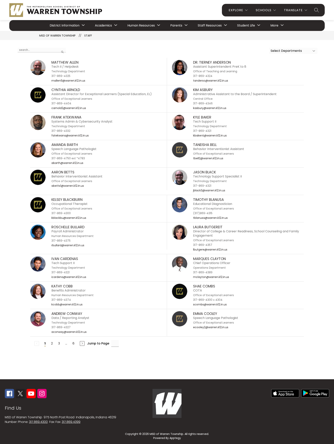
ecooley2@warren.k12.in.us (210, 327)
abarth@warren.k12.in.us (67, 163)
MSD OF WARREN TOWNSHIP (57, 35)
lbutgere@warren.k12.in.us (210, 249)
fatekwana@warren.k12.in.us (70, 135)
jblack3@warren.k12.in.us (209, 190)
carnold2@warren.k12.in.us (68, 108)
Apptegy (175, 438)
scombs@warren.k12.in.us (210, 304)
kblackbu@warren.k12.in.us (68, 218)
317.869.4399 (71, 422)
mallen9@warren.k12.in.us (68, 81)
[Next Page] (82, 343)
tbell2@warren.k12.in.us (208, 158)
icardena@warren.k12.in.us (68, 277)
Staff (88, 35)
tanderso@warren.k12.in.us (210, 81)
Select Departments (286, 51)
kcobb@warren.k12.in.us (67, 304)
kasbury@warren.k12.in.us (209, 108)
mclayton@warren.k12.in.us (211, 277)
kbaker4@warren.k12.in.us (210, 135)
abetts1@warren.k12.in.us (67, 186)
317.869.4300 (38, 422)
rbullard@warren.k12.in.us (67, 245)
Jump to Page (98, 343)
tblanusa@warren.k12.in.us (210, 218)
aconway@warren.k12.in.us (69, 332)
